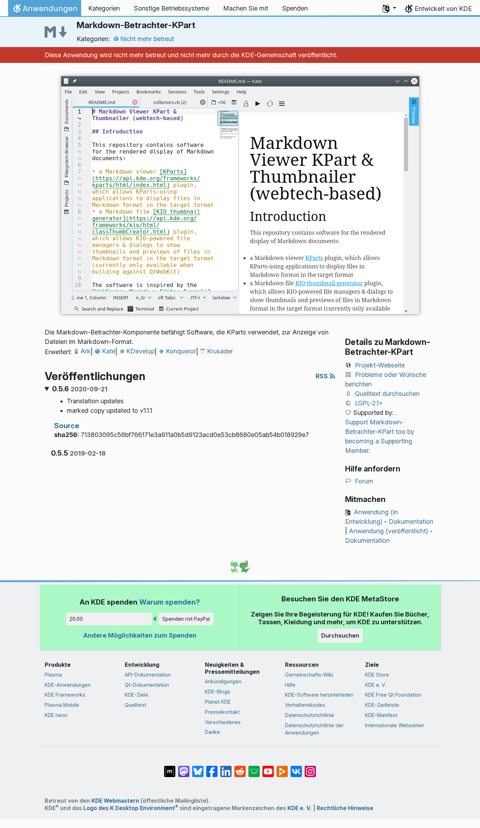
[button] (389, 8)
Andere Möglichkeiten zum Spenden (139, 635)
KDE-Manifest (381, 715)
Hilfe (290, 685)
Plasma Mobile (62, 705)
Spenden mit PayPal (186, 619)
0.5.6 (80, 389)
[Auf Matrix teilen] (169, 768)
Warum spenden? (169, 602)
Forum (364, 481)
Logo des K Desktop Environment (130, 808)
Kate (108, 351)
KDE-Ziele (136, 695)
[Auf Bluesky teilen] (197, 768)
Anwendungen (44, 10)
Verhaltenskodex (305, 705)
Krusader (220, 351)
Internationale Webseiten (394, 725)
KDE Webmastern (115, 800)
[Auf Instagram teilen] (310, 768)
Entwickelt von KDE (443, 8)
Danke (212, 732)
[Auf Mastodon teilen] (183, 768)
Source (66, 425)
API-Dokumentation (148, 675)
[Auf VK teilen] (296, 768)
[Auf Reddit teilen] (240, 768)
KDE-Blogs (217, 692)
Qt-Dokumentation (147, 685)
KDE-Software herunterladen (319, 695)
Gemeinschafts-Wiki (309, 675)
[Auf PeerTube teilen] (282, 768)
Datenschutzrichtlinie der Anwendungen (314, 729)
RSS (322, 376)
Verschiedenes (223, 722)
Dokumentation (411, 521)
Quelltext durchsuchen (387, 393)
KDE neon (56, 715)
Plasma (53, 675)
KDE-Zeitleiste (382, 705)
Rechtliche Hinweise (345, 808)
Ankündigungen (223, 681)
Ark (85, 351)
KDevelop (140, 351)
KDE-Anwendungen (68, 685)
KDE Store (377, 675)
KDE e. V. (375, 685)
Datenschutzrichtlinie (309, 715)
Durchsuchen (340, 635)
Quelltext (135, 705)
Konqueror (181, 351)
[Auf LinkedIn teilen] (226, 768)
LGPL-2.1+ (369, 403)
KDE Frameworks (65, 695)
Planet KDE (218, 702)
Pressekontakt (222, 712)
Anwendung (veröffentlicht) (388, 531)
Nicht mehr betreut (147, 39)
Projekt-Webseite (380, 365)
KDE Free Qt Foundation (393, 695)
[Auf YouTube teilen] (268, 768)
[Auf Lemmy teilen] (254, 768)
